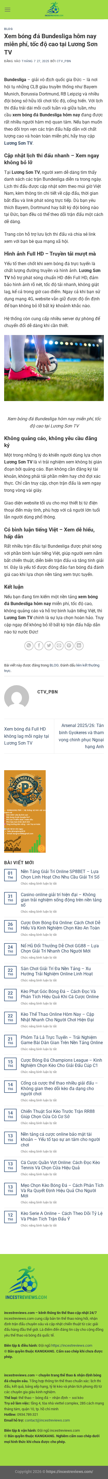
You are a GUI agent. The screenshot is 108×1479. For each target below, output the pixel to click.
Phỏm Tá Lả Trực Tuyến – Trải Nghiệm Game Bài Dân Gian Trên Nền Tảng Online (62, 1040)
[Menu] (7, 9)
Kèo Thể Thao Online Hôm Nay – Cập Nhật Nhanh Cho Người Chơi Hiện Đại (57, 1017)
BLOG (8, 29)
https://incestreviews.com (71, 1345)
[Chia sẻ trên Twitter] (48, 645)
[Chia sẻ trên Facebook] (38, 645)
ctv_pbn (64, 61)
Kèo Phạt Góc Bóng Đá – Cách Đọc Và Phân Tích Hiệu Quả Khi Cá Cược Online (60, 994)
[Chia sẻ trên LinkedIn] (79, 645)
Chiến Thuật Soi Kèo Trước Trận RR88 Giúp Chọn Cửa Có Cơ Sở (58, 1114)
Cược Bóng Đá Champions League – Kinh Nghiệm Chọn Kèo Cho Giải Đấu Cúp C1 (61, 1063)
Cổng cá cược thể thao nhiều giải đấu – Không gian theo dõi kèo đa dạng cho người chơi (59, 1088)
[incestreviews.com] (54, 9)
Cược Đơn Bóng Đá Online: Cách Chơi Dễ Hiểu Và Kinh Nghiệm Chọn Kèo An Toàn (60, 925)
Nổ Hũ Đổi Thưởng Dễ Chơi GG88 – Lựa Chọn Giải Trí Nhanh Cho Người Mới (60, 948)
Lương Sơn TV (18, 143)
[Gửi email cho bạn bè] (59, 645)
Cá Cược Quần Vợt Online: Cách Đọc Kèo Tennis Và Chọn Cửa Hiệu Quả (60, 1165)
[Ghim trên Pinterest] (69, 645)
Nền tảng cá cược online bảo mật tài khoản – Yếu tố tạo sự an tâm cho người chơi (60, 1139)
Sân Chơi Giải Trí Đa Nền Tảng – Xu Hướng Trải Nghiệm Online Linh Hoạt (57, 971)
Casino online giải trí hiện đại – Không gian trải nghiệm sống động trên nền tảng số (61, 900)
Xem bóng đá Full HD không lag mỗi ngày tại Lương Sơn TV (26, 736)
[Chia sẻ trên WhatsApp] (29, 645)
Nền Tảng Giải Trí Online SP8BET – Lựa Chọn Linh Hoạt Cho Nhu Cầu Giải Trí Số (60, 874)
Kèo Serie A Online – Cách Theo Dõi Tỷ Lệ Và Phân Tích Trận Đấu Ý (61, 1216)
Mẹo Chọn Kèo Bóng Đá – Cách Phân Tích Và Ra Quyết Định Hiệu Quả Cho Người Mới (62, 1190)
